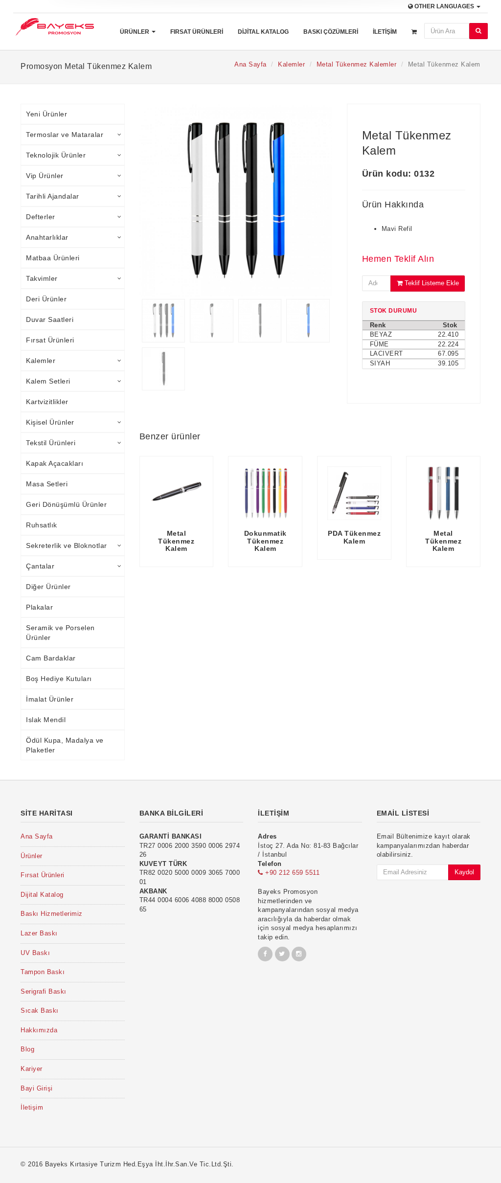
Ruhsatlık (41, 525)
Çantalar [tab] (40, 566)
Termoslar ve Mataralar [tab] (64, 134)
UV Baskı (35, 952)
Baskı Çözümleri (330, 31)
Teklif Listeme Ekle (431, 283)
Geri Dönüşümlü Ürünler (66, 504)
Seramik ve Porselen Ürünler (60, 632)
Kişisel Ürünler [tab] (50, 422)
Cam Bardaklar (51, 658)
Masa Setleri (47, 484)
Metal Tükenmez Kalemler (357, 64)
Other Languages (444, 6)
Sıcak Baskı (40, 1010)
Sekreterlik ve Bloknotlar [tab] (66, 545)
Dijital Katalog (263, 31)
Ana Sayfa (250, 64)
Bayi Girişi (37, 1088)
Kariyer (32, 1068)
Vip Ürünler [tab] (45, 176)
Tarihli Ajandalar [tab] (52, 196)
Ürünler (135, 31)
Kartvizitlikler (47, 402)
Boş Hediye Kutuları (59, 678)
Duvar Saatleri (49, 319)
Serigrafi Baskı (44, 991)
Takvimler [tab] (42, 278)
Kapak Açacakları (54, 463)
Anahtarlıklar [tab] (47, 237)
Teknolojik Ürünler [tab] (56, 155)
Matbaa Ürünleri (53, 258)
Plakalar (39, 607)
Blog (27, 1049)
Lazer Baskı (39, 933)
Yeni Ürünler (46, 114)
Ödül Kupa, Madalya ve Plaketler (65, 745)
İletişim (385, 31)
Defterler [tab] (40, 217)
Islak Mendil (46, 720)
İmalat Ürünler (49, 699)
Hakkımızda (39, 1030)
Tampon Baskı (43, 972)
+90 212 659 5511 (291, 872)
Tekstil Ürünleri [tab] (50, 443)
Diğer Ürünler (48, 587)
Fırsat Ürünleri (196, 31)
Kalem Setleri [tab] (48, 381)
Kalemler (291, 64)
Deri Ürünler (46, 299)
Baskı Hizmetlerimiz (52, 913)
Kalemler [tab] (40, 360)
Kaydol (464, 872)
